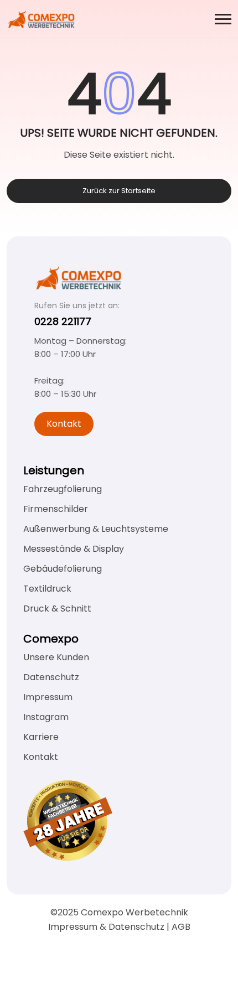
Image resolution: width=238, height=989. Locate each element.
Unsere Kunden (56, 657)
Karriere (41, 737)
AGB (181, 926)
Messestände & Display (73, 548)
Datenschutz (51, 677)
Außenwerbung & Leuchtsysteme (95, 528)
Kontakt (63, 423)
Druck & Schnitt (57, 608)
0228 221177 (62, 321)
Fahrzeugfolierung (62, 489)
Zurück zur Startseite (119, 190)
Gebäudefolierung (62, 568)
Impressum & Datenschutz (106, 926)
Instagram (46, 717)
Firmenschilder (55, 509)
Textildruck (47, 588)
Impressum (48, 697)
